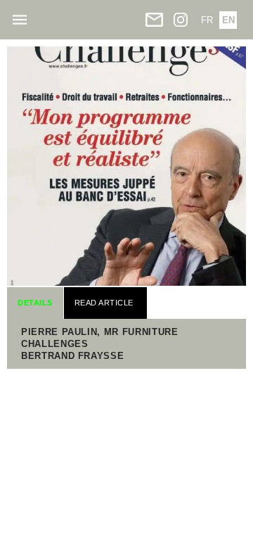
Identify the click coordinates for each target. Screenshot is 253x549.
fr (207, 20)
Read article (104, 302)
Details (35, 302)
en (228, 20)
